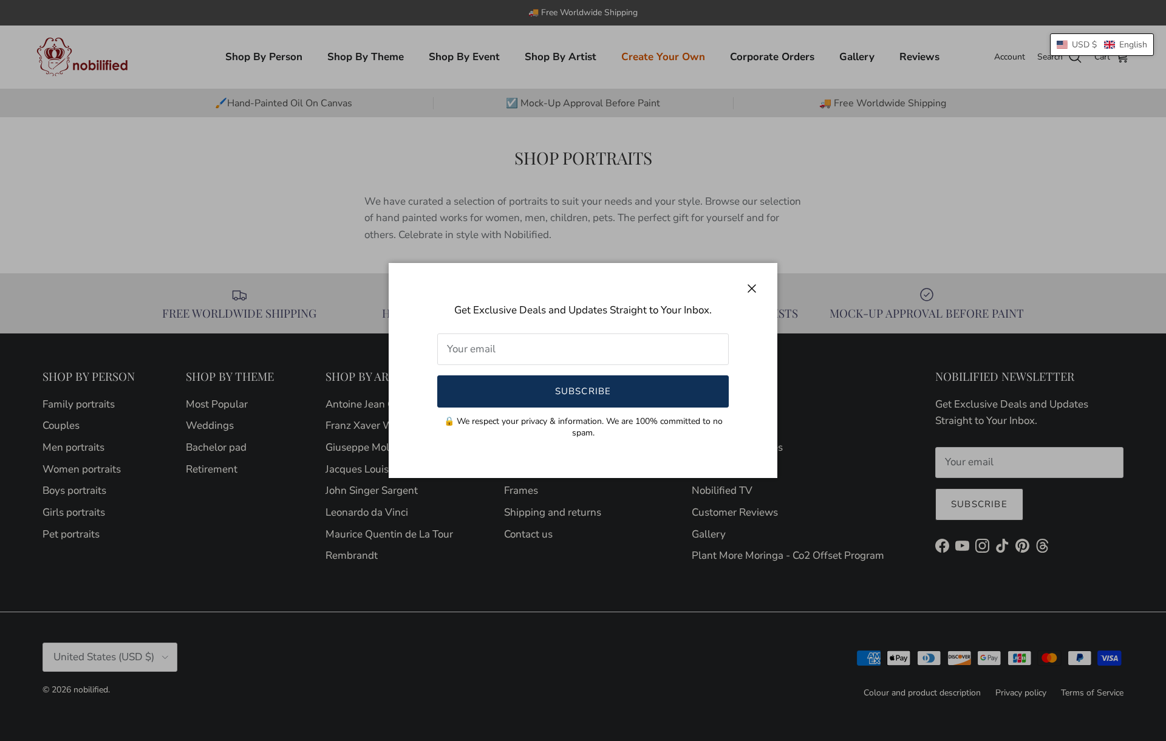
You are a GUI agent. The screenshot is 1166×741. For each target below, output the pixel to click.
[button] (1102, 44)
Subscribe (583, 391)
